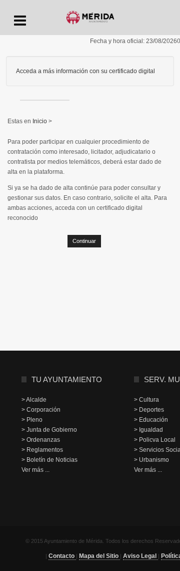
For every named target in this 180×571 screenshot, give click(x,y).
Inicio (40, 121)
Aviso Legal (140, 555)
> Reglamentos (42, 449)
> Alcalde (34, 399)
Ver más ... (36, 469)
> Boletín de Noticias (50, 459)
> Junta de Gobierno (49, 429)
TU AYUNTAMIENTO (67, 379)
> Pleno (32, 419)
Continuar (84, 241)
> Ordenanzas (41, 439)
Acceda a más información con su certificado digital (85, 71)
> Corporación (41, 409)
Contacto (62, 555)
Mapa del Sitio (99, 555)
